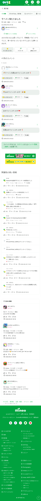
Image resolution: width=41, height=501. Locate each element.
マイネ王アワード (28, 474)
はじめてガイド (10, 414)
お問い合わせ (24, 414)
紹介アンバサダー (7, 473)
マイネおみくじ (26, 483)
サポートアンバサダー (8, 475)
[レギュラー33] (3, 106)
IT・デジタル (6, 440)
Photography (27, 467)
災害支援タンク (26, 438)
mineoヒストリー (28, 470)
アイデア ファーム (8, 446)
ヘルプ (18, 414)
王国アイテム (26, 485)
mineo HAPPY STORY (29, 477)
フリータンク (26, 431)
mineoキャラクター (8, 467)
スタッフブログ (7, 453)
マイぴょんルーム (28, 491)
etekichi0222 (10, 27)
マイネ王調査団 (7, 485)
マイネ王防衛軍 (27, 464)
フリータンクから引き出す (29, 435)
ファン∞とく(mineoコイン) (30, 481)
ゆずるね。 (26, 445)
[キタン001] (3, 126)
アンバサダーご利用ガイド (9, 482)
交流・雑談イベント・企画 (12, 22)
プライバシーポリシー (8, 417)
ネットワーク (6, 462)
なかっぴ (8, 86)
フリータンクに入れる (28, 433)
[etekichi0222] (3, 28)
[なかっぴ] (3, 88)
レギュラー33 (11, 105)
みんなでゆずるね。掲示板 (29, 449)
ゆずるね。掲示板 (16, 13)
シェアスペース (27, 441)
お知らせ (25, 494)
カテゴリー (29, 13)
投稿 (5, 13)
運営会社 (36, 417)
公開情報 (5, 460)
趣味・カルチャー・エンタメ (10, 442)
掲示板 (6, 8)
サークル (5, 457)
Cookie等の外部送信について (24, 417)
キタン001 (9, 124)
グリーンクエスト (8, 492)
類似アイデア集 (7, 448)
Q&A (4, 434)
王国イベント (26, 487)
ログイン (20, 144)
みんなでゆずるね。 (27, 447)
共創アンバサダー (7, 479)
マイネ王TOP (7, 431)
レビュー (25, 452)
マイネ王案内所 (7, 488)
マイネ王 (5, 465)
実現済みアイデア (7, 450)
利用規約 (31, 414)
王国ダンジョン (27, 460)
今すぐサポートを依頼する (9, 477)
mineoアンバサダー (8, 470)
